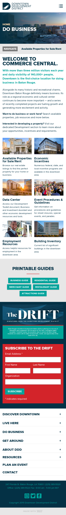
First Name (11, 365)
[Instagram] (27, 496)
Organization (12, 376)
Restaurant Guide (46, 287)
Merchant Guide (19, 287)
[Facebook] (39, 496)
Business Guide (19, 280)
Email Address (13, 354)
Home (6, 24)
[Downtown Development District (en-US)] (17, 5)
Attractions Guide (33, 293)
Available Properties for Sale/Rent (41, 49)
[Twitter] (33, 496)
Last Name (39, 365)
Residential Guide (45, 280)
